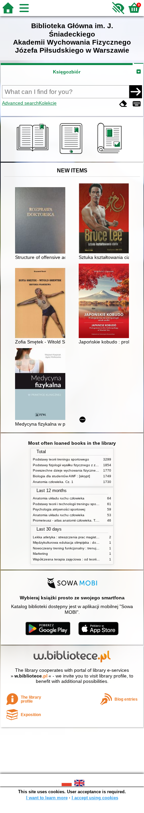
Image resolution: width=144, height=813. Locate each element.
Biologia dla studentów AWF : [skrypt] (61, 476)
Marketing (40, 553)
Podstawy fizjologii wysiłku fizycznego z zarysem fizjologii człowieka (84, 465)
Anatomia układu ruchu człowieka (58, 498)
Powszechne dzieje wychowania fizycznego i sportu (72, 470)
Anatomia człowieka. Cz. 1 (53, 482)
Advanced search (20, 103)
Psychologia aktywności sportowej (59, 509)
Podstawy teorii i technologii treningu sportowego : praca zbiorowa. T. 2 (88, 504)
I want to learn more (47, 797)
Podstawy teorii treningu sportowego (61, 459)
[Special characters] (136, 104)
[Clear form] (123, 104)
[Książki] (34, 154)
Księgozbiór (66, 71)
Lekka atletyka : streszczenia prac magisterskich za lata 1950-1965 (84, 537)
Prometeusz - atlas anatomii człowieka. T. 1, (66, 520)
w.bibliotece (31, 676)
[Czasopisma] (111, 154)
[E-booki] (72, 154)
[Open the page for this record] (42, 221)
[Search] (135, 91)
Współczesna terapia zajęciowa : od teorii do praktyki (73, 559)
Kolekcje (48, 103)
